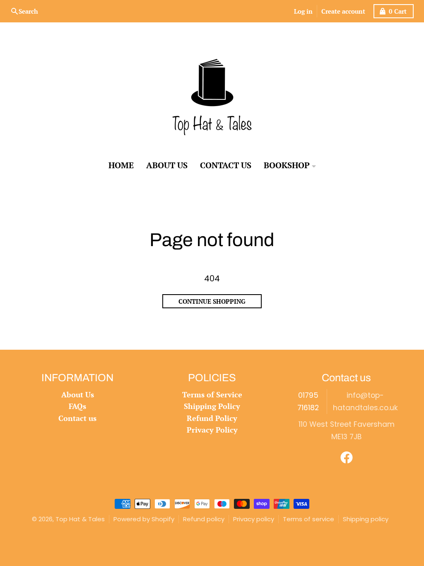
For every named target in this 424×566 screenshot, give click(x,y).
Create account (343, 11)
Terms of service (308, 519)
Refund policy (203, 519)
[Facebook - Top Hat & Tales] (346, 457)
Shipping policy (365, 519)
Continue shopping (212, 301)
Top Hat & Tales (80, 519)
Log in (303, 11)
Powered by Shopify (143, 519)
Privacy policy (253, 519)
